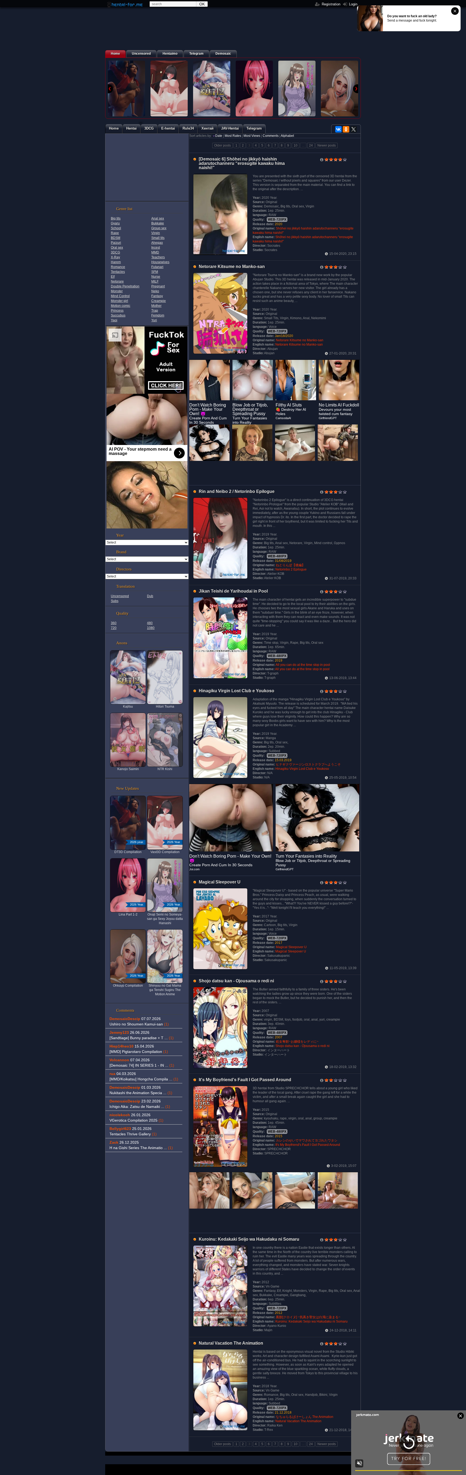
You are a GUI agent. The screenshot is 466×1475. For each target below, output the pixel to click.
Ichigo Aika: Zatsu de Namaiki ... (139, 1106)
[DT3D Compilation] (126, 88)
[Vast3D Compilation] (169, 88)
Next (355, 88)
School (116, 228)
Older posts (222, 145)
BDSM (115, 238)
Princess (117, 310)
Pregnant (158, 286)
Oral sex (117, 247)
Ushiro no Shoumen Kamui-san (139, 1024)
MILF (155, 281)
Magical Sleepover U (220, 882)
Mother (156, 306)
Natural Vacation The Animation (231, 1343)
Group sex (158, 228)
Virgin (155, 233)
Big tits (116, 218)
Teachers (158, 257)
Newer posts (326, 145)
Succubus (118, 315)
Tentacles (118, 272)
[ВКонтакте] (338, 129)
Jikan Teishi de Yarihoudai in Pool (233, 591)
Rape (115, 233)
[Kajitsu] (211, 88)
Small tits (158, 238)
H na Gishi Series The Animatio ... (141, 1148)
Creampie (158, 301)
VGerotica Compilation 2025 (136, 1120)
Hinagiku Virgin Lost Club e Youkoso (236, 690)
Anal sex (157, 218)
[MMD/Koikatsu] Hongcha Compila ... (143, 1079)
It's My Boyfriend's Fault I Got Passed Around (245, 1079)
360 (113, 623)
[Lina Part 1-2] (254, 88)
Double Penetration (125, 286)
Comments (271, 136)
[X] (353, 129)
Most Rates (233, 136)
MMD (155, 252)
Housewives (160, 262)
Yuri (154, 320)
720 (113, 628)
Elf (113, 277)
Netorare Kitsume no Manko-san (232, 266)
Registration (330, 4)
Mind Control (120, 296)
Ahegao (157, 243)
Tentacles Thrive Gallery (133, 1134)
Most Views (252, 136)
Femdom (157, 315)
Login (352, 4)
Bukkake (157, 223)
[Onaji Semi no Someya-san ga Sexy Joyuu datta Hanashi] (297, 88)
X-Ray (115, 257)
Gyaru (115, 223)
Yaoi (114, 320)
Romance (118, 267)
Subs (114, 601)
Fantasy (157, 296)
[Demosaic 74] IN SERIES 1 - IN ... (141, 1065)
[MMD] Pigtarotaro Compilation (138, 1051)
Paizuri (116, 243)
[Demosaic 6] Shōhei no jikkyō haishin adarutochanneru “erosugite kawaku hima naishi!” (242, 163)
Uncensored (120, 596)
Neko (155, 291)
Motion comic (120, 306)
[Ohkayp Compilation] (339, 88)
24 (311, 145)
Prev (110, 88)
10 (295, 145)
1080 (151, 628)
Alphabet (287, 136)
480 (150, 623)
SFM (154, 272)
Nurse (155, 277)
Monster (117, 291)
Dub (150, 596)
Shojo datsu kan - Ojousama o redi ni (236, 981)
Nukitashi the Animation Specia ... (140, 1093)
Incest (155, 247)
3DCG (115, 252)
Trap (154, 310)
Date (218, 136)
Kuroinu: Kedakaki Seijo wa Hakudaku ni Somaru (249, 1239)
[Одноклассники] (346, 129)
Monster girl (119, 301)
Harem (116, 262)
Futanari (157, 267)
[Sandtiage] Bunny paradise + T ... (141, 1038)
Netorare (117, 281)
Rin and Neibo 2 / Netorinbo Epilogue (237, 491)
